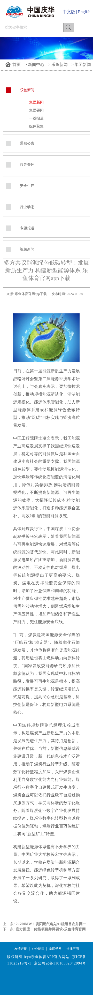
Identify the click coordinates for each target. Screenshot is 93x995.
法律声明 (72, 949)
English (84, 12)
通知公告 (27, 143)
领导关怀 (27, 165)
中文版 (69, 12)
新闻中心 (36, 64)
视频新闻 (27, 249)
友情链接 (20, 949)
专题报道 (27, 228)
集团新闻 (82, 64)
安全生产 (27, 186)
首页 (16, 64)
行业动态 (27, 207)
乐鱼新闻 (59, 64)
